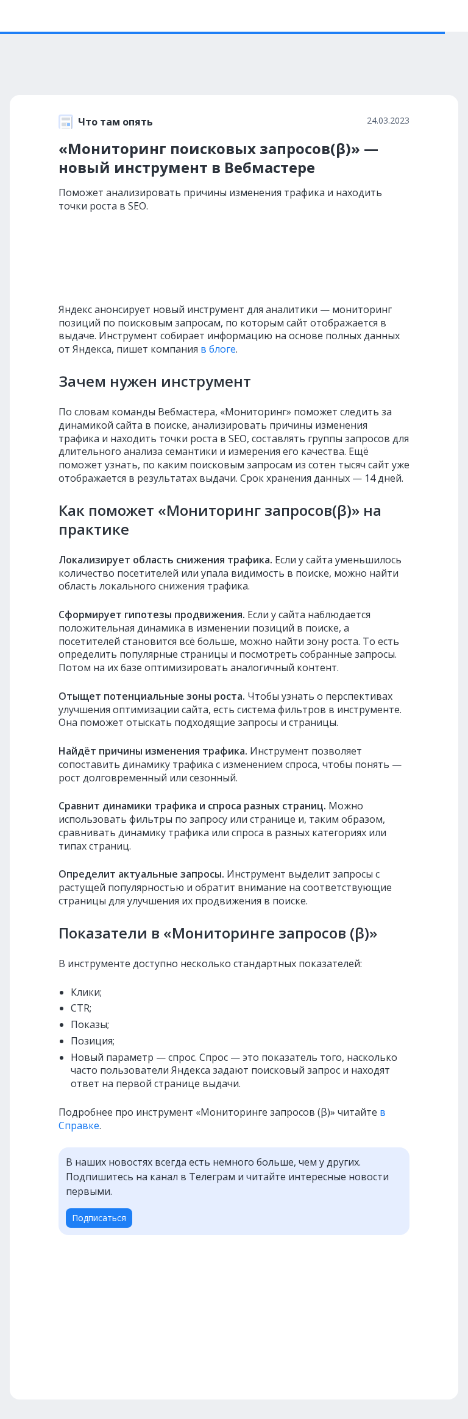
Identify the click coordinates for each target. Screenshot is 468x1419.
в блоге (218, 349)
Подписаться (99, 1218)
